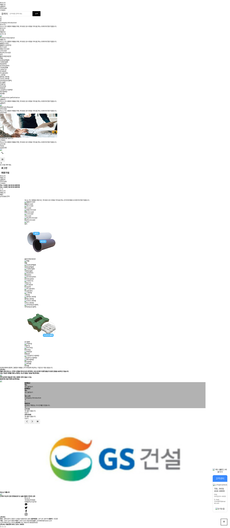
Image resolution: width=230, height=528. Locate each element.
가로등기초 (3, 69)
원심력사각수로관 (5, 53)
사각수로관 (3, 51)
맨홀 (1, 58)
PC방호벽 (3, 71)
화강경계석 (3, 64)
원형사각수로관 (4, 49)
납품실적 (2, 6)
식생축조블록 (4, 62)
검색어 (4, 13)
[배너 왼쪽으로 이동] (26, 421)
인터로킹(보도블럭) (6, 80)
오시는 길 (3, 34)
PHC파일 (3, 86)
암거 (1, 54)
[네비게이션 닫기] (1, 163)
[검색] (1, 17)
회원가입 (5, 172)
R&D (1, 195)
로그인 (4, 168)
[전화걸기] (2, 153)
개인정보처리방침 (29, 500)
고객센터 (2, 10)
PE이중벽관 (3, 92)
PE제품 (2, 94)
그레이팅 (2, 75)
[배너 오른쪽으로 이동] (32, 421)
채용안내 (2, 32)
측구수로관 (3, 47)
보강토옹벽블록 (4, 60)
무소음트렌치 (4, 73)
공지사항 (2, 144)
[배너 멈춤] (37, 421)
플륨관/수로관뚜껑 (5, 45)
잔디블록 (2, 82)
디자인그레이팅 (4, 79)
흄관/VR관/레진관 (5, 56)
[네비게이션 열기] (2, 159)
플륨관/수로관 (4, 43)
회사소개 (2, 3)
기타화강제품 (4, 67)
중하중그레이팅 (4, 77)
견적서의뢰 (3, 8)
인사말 (2, 30)
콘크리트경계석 (4, 66)
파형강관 (2, 88)
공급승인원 (3, 148)
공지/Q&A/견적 (5, 196)
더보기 (26, 413)
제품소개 (2, 5)
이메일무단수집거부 (30, 502)
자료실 (2, 146)
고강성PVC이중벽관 (6, 90)
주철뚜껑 (2, 84)
